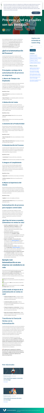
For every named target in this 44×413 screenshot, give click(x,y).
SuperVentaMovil (15, 240)
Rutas (40, 58)
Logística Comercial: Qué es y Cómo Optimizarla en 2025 (35, 68)
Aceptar (36, 12)
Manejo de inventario (33, 58)
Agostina (9, 29)
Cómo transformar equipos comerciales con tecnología (34, 71)
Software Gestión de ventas (35, 62)
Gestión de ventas (33, 55)
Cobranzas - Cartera (33, 60)
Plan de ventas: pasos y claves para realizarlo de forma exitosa (35, 74)
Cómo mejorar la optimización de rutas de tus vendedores (35, 81)
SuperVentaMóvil (16, 247)
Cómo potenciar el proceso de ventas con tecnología (35, 77)
